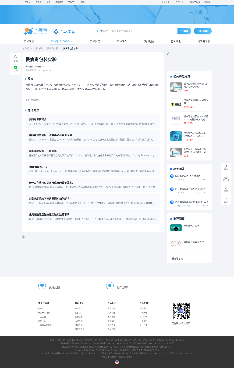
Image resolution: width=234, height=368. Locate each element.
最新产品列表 (44, 312)
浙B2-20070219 (57, 340)
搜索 (185, 31)
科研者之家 (203, 41)
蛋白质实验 (52, 48)
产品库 (41, 308)
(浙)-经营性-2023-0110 (105, 340)
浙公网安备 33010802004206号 (132, 340)
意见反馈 (54, 287)
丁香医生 (72, 2)
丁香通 (28, 2)
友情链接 (78, 317)
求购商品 (111, 308)
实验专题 (122, 41)
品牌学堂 (111, 317)
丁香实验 (42, 317)
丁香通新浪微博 (45, 325)
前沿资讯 (175, 41)
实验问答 (95, 41)
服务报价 (143, 308)
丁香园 (38, 2)
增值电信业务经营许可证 (79, 343)
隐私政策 (111, 329)
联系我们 (78, 312)
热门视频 (149, 41)
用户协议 (111, 325)
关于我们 (78, 308)
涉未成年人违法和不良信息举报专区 (117, 357)
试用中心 (42, 321)
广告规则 (143, 321)
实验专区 (29, 41)
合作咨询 (122, 287)
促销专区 (111, 321)
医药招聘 (59, 2)
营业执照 (64, 343)
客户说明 (143, 317)
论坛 (48, 2)
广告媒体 (143, 312)
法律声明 (78, 321)
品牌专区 (111, 312)
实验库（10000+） (62, 41)
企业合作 (143, 325)
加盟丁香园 (79, 329)
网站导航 (78, 325)
